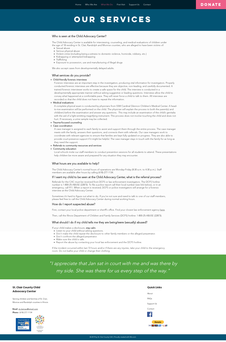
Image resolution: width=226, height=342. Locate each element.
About (150, 293)
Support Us (152, 303)
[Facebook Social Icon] (149, 314)
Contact (150, 308)
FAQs (149, 298)
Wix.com (133, 337)
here (162, 209)
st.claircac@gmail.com (28, 309)
